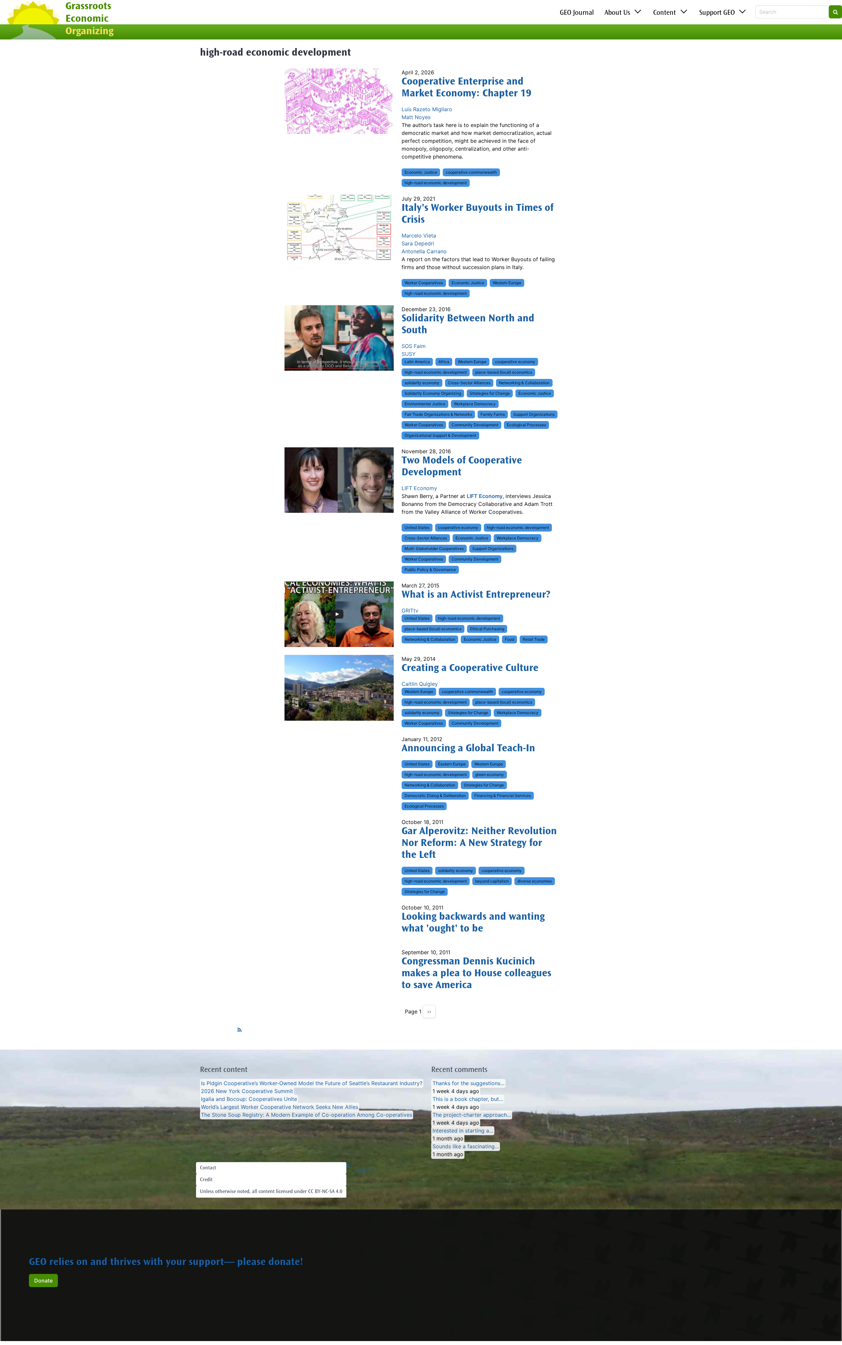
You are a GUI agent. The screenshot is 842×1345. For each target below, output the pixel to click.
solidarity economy (422, 382)
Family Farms (493, 414)
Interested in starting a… (463, 1130)
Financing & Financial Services (502, 795)
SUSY (409, 354)
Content (664, 13)
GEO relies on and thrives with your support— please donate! (166, 1263)
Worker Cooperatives (424, 282)
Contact (208, 1168)
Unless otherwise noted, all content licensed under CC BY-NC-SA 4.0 (271, 1191)
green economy (489, 774)
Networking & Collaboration (524, 382)
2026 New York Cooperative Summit (247, 1091)
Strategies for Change (490, 393)
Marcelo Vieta (419, 235)
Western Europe (507, 282)
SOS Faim (414, 346)
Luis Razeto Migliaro (427, 109)
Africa (443, 361)
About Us (617, 13)
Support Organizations (534, 414)
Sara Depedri (418, 243)
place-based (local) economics (503, 372)
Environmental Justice (425, 403)
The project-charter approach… (472, 1114)
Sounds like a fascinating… (466, 1146)
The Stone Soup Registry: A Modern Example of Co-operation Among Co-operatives (306, 1114)
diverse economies (534, 881)
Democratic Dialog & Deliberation (435, 795)
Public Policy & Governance (430, 569)
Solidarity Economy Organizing (433, 393)
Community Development (475, 424)
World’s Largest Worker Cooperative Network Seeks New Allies (279, 1107)
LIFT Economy (419, 488)
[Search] (835, 11)
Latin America (417, 361)
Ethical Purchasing (487, 628)
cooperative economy (515, 361)
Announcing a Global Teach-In (468, 749)
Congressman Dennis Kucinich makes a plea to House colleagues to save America (476, 974)
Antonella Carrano (424, 251)
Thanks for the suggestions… (469, 1083)
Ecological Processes (526, 424)
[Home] (32, 20)
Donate (43, 1280)
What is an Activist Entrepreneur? (476, 595)
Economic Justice (421, 172)
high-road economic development (436, 182)
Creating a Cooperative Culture (470, 668)
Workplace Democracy (475, 403)
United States (417, 527)
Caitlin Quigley (420, 684)
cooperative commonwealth (471, 172)
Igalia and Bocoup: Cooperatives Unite (249, 1099)
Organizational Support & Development (440, 435)
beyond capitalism (492, 881)
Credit (206, 1180)
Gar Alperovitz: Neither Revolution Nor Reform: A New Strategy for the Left (479, 844)
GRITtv (410, 610)
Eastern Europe (452, 763)
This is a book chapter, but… (468, 1099)
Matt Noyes (416, 117)
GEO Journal (577, 13)
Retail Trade (534, 639)
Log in (364, 1170)
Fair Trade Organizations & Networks (438, 414)
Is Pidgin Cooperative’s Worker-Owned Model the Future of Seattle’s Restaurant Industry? (311, 1083)
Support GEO (717, 13)
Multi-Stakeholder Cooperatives (434, 548)
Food (509, 639)
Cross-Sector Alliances (469, 382)
